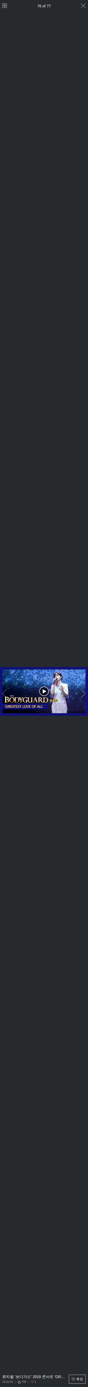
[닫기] (83, 5)
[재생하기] (44, 691)
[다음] (83, 694)
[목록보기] (4, 5)
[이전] (4, 694)
